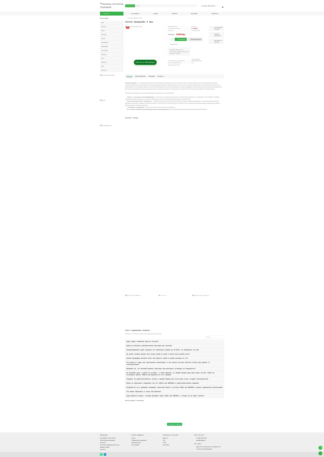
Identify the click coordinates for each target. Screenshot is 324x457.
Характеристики (140, 76)
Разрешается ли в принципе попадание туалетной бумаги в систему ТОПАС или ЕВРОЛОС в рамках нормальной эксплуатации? (174, 387)
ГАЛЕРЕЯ (174, 13)
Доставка (103, 442)
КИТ (102, 22)
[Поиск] (195, 5)
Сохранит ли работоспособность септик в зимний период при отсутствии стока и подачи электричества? (167, 379)
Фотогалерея (135, 445)
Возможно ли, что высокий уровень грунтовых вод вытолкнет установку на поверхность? (161, 368)
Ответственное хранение (107, 440)
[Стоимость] (174, 310)
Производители (136, 442)
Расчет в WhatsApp (145, 62)
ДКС (102, 66)
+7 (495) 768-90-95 (208, 6)
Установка (151, 76)
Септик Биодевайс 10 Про (134, 212)
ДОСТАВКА (194, 13)
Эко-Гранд (104, 50)
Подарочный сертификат (139, 440)
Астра (103, 38)
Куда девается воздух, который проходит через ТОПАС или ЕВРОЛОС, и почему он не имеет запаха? (165, 396)
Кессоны (104, 70)
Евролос (104, 26)
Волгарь (103, 34)
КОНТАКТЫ (214, 13)
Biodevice (194, 26)
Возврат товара (104, 447)
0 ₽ (182, 49)
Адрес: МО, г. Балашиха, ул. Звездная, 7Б (208, 446)
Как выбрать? (135, 13)
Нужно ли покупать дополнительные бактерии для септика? (149, 345)
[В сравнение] (223, 122)
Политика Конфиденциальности (110, 445)
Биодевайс (104, 42)
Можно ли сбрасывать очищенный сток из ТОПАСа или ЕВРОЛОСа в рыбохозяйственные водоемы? (162, 383)
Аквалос (103, 54)
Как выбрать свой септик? (108, 438)
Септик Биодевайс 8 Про (133, 177)
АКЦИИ (155, 13)
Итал (102, 58)
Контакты (103, 449)
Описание (129, 76)
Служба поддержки (137, 435)
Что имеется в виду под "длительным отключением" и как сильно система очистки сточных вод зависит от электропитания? (168, 363)
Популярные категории (170, 435)
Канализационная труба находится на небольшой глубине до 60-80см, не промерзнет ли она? (162, 350)
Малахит (104, 62)
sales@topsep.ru (201, 440)
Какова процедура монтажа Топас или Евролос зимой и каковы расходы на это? (157, 358)
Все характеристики (174, 65)
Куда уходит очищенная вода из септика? (142, 341)
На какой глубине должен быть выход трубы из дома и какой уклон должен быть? (158, 354)
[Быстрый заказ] (143, 150)
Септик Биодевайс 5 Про (133, 143)
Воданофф (104, 46)
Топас (103, 30)
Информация (104, 435)
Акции (133, 438)
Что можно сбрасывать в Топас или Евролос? (143, 391)
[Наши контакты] (320, 453)
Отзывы (161, 76)
